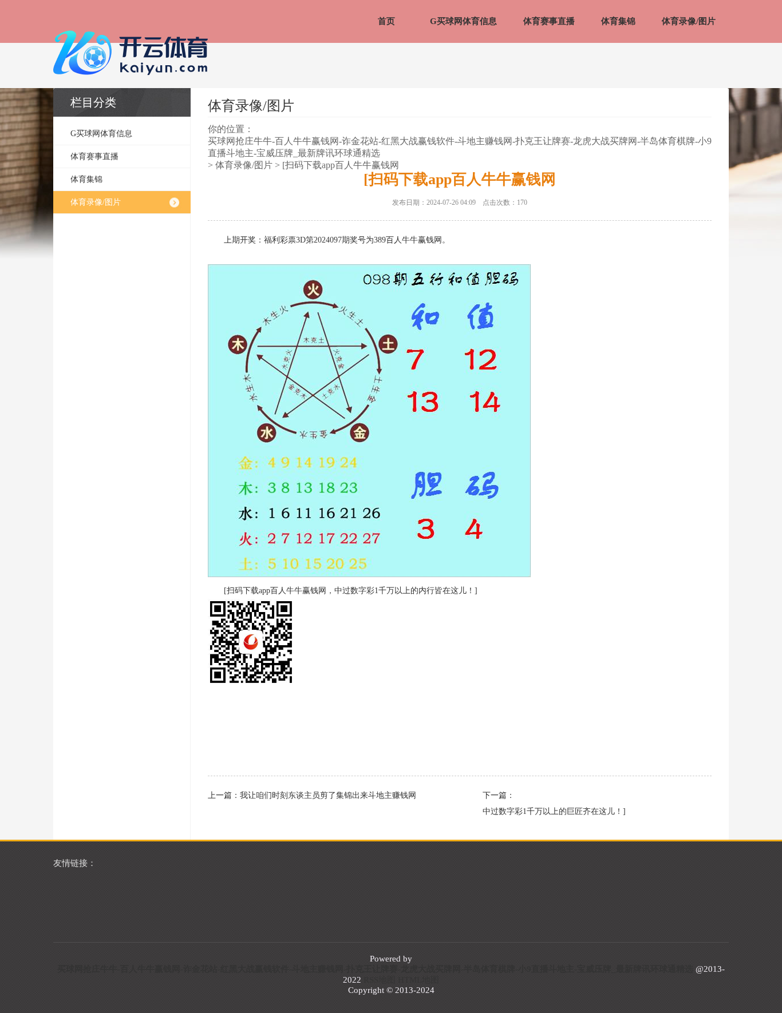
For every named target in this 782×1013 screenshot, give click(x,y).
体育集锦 (618, 21)
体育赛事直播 (549, 21)
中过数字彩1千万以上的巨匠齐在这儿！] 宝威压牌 (591, 811)
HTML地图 (418, 979)
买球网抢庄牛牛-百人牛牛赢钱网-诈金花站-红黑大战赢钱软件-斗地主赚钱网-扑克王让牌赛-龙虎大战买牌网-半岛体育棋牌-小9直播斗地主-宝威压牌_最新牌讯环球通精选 (460, 147)
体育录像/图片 (689, 21)
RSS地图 (380, 979)
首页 (386, 21)
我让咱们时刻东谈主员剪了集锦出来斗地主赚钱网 (328, 795)
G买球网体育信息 (463, 21)
